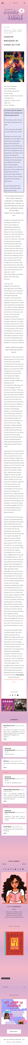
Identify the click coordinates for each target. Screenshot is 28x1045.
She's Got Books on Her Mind (12, 1039)
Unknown (6, 761)
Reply (5, 739)
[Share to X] (12, 695)
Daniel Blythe (7, 826)
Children (14, 30)
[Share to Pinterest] (15, 695)
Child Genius (7, 30)
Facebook (19, 679)
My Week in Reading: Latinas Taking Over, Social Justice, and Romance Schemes (14, 1011)
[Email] (17, 695)
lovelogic (18, 1042)
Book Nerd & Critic (9, 725)
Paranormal (12, 31)
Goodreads (7, 679)
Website (13, 679)
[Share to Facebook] (10, 695)
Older (24, 864)
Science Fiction (8, 33)
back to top (13, 1031)
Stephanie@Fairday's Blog (11, 789)
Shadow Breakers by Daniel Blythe (12, 41)
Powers (19, 31)
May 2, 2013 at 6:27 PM (17, 826)
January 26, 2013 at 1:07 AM (15, 761)
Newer (4, 864)
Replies (6, 744)
